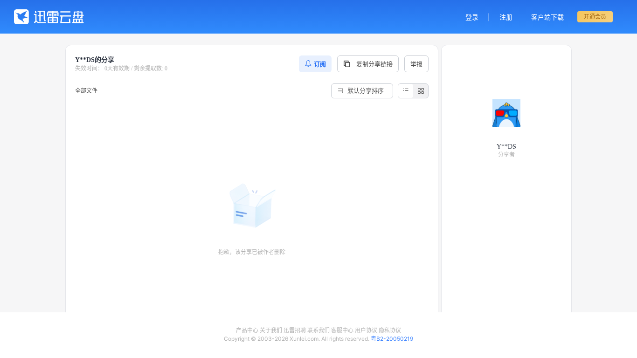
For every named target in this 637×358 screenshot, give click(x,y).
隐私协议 (390, 330)
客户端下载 (547, 17)
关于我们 (271, 330)
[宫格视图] (420, 91)
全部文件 (86, 90)
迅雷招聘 (295, 330)
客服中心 (342, 330)
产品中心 (247, 330)
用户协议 (366, 330)
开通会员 (595, 16)
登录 (471, 17)
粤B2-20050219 (392, 338)
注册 (505, 17)
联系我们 (318, 330)
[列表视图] (405, 91)
